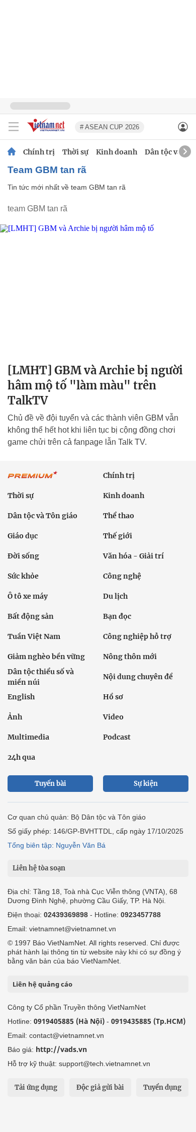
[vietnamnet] (47, 132)
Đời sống (23, 555)
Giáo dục (23, 535)
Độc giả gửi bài (100, 1087)
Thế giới (117, 535)
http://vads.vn (61, 1049)
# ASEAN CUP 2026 (109, 127)
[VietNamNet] (12, 151)
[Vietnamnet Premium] (33, 479)
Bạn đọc (117, 616)
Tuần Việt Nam (34, 636)
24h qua (21, 757)
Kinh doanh (116, 151)
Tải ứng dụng (36, 1087)
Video (113, 716)
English (21, 696)
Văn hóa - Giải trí (133, 555)
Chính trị (39, 151)
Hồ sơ (113, 696)
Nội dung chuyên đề (138, 676)
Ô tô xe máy (28, 596)
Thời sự (75, 151)
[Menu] (14, 127)
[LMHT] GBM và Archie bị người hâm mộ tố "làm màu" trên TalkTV (95, 385)
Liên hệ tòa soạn (39, 868)
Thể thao (118, 515)
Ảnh (15, 716)
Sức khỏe (23, 576)
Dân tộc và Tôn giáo (42, 515)
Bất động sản (31, 616)
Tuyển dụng (162, 1087)
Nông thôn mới (130, 656)
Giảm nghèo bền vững (46, 656)
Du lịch (115, 596)
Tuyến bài (50, 783)
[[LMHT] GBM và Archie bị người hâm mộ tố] (98, 289)
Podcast (117, 737)
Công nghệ (122, 576)
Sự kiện (146, 783)
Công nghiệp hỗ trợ (137, 636)
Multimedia (28, 737)
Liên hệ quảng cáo (42, 984)
